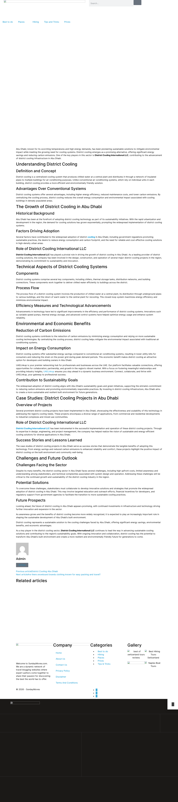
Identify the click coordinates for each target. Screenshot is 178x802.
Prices (67, 22)
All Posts (22, 565)
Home (59, 653)
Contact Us (61, 664)
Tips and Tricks (51, 22)
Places (21, 22)
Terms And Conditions (67, 682)
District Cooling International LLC (33, 428)
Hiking (36, 22)
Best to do (8, 22)
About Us (60, 658)
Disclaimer (61, 676)
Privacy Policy (63, 670)
